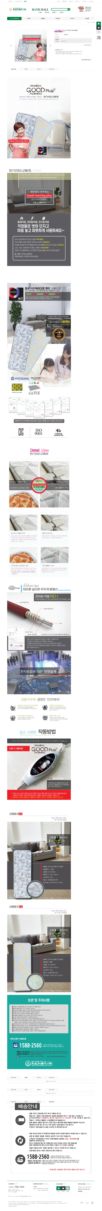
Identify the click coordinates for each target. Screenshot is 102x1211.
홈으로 (9, 1196)
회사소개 (13, 1196)
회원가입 (64, 1)
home (88, 22)
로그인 (58, 1)
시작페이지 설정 (18, 1)
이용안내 (71, 1)
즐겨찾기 (10, 1)
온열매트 (93, 22)
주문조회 (84, 1)
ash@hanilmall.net (24, 1203)
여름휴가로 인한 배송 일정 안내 (84, 1187)
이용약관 (29, 1196)
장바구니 (78, 1)
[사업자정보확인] (45, 1203)
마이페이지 (91, 1)
